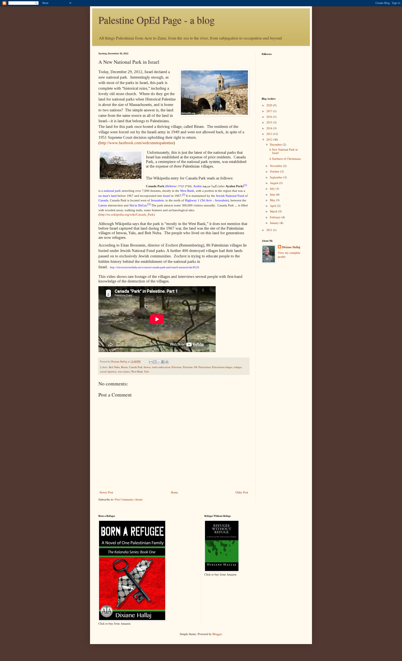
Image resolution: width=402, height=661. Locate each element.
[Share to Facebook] (163, 362)
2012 (269, 139)
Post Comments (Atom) (129, 499)
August (274, 183)
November (276, 166)
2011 (269, 230)
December (276, 144)
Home (174, 492)
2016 (269, 117)
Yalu (146, 371)
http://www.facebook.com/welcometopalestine (137, 143)
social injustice (108, 371)
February (275, 217)
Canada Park (135, 367)
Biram (124, 367)
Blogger (217, 634)
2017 (269, 111)
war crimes (124, 371)
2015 (269, 122)
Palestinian (204, 367)
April (273, 206)
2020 (269, 105)
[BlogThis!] (155, 362)
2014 (269, 128)
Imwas (147, 367)
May (273, 200)
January (275, 223)
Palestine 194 (190, 367)
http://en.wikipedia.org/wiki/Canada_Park (126, 214)
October (275, 171)
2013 (269, 134)
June (273, 194)
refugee (238, 367)
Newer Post (106, 492)
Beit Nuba (114, 367)
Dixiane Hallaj (119, 361)
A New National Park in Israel (283, 151)
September (276, 177)
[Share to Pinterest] (167, 362)
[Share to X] (159, 362)
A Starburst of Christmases (285, 159)
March (274, 211)
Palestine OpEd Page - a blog (156, 19)
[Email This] (151, 362)
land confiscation (161, 367)
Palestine (176, 367)
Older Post (242, 492)
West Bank (137, 371)
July (273, 189)
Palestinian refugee (222, 367)
